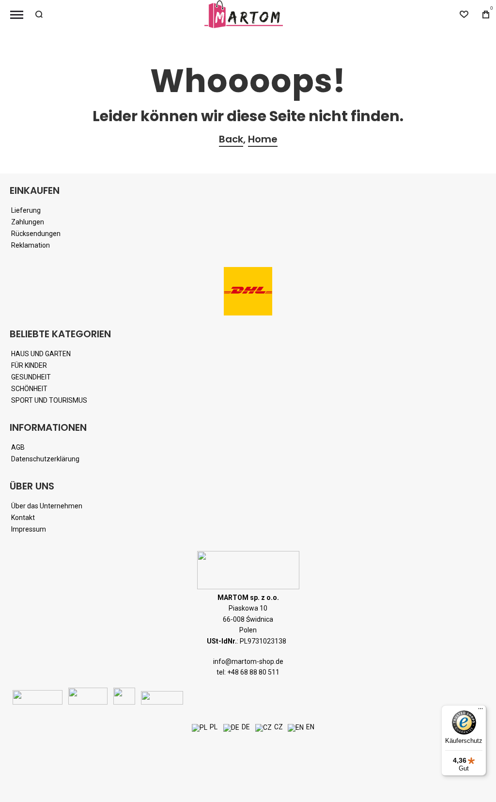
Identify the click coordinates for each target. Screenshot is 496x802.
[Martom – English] (295, 728)
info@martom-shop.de (248, 661)
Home (263, 139)
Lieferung (26, 210)
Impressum (28, 529)
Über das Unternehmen (46, 506)
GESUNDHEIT (31, 377)
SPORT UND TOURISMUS (49, 400)
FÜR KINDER (29, 365)
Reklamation (30, 245)
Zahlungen (27, 222)
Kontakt (23, 517)
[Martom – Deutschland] (231, 728)
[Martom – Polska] (199, 728)
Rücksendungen (36, 233)
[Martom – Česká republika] (263, 728)
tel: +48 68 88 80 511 (248, 672)
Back (231, 139)
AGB (18, 447)
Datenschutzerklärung (45, 459)
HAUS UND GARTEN (41, 354)
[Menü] (480, 711)
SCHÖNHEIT (29, 389)
